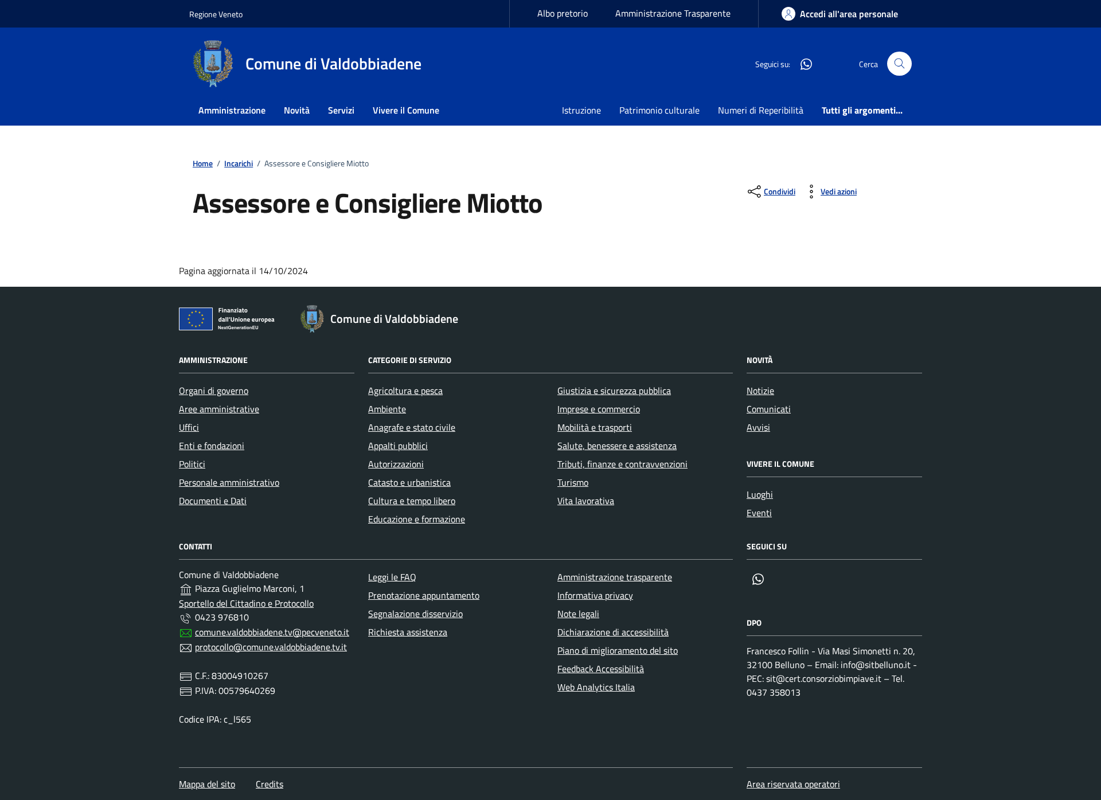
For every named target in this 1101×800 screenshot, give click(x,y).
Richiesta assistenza (407, 632)
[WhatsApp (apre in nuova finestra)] (801, 63)
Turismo (572, 482)
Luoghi (760, 494)
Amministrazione (232, 110)
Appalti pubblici (398, 445)
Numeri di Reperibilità (760, 110)
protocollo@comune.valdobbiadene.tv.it (271, 647)
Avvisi (758, 427)
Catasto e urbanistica (409, 482)
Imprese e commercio (598, 409)
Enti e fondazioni (211, 445)
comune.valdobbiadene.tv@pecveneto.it (272, 632)
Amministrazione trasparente (614, 577)
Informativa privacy (595, 595)
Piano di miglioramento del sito (617, 650)
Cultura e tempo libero (411, 501)
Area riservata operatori (793, 784)
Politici (192, 464)
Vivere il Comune (406, 110)
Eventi (759, 513)
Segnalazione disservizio (415, 614)
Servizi (341, 110)
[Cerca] (899, 64)
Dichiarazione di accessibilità (613, 632)
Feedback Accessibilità (600, 669)
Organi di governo (213, 390)
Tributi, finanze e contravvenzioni (622, 464)
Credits (269, 784)
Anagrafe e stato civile (411, 427)
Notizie (760, 390)
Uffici (189, 427)
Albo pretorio (562, 13)
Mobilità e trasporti (594, 427)
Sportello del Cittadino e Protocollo (246, 603)
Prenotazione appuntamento (423, 595)
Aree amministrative (219, 409)
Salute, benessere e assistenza (617, 445)
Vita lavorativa (585, 501)
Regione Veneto (216, 14)
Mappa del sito (207, 784)
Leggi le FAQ (392, 577)
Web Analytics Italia (596, 687)
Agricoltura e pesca (405, 390)
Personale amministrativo (229, 482)
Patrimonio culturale (659, 110)
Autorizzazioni (396, 464)
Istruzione (581, 110)
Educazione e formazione (416, 519)
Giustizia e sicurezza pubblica (614, 390)
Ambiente (387, 409)
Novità (297, 110)
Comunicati (769, 409)
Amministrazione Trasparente (673, 13)
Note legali (578, 614)
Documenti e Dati (213, 501)
